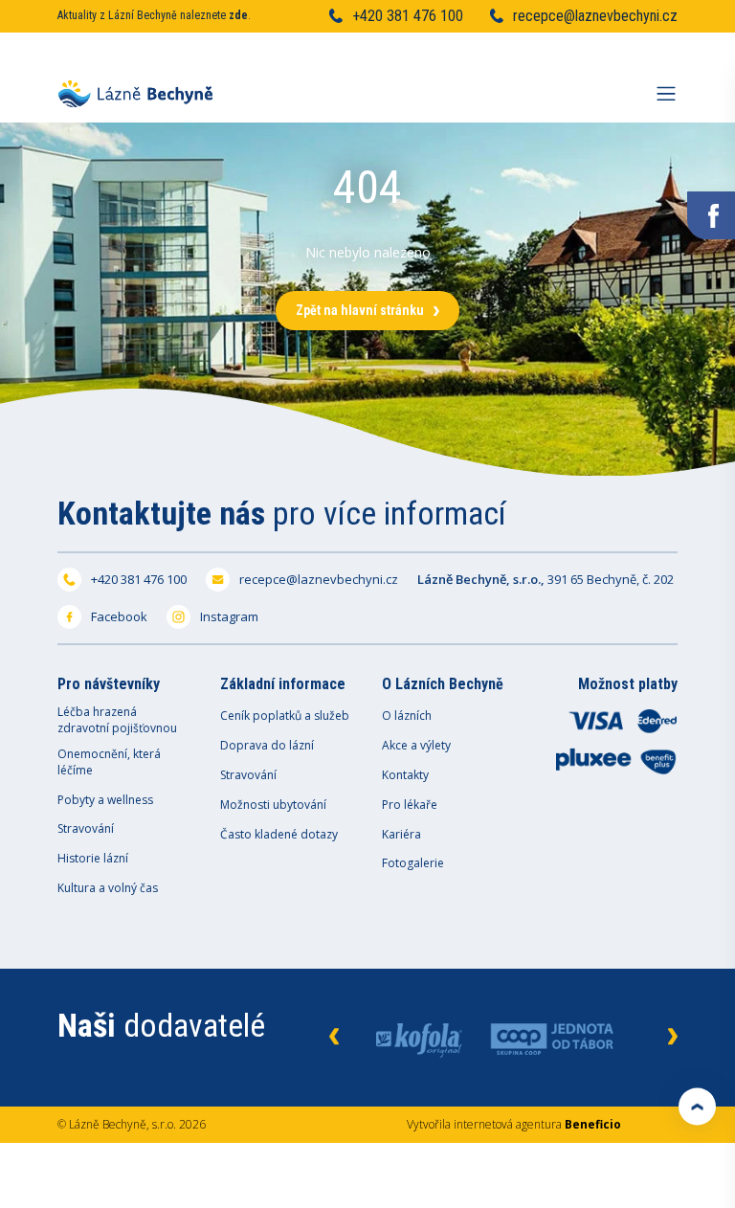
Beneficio (593, 1124)
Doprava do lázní (267, 745)
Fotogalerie (413, 863)
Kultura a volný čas (107, 888)
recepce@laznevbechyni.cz (595, 16)
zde (238, 15)
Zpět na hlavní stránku (360, 310)
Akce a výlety (416, 745)
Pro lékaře (409, 805)
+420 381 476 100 (407, 16)
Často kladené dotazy (279, 834)
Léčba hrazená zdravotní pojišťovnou (117, 720)
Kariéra (401, 834)
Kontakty (405, 775)
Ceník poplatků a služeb (284, 716)
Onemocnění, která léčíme (109, 762)
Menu (666, 88)
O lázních (407, 716)
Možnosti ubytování (273, 805)
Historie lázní (92, 858)
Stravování (85, 829)
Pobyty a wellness (105, 800)
